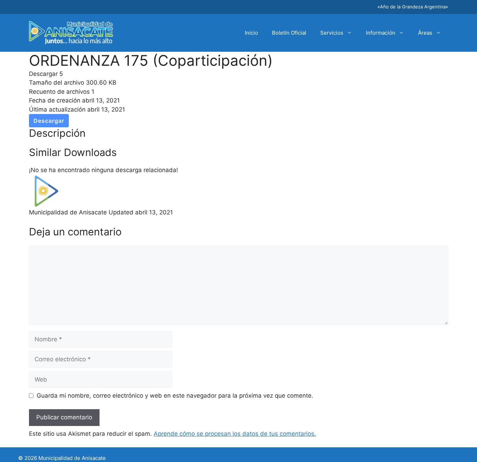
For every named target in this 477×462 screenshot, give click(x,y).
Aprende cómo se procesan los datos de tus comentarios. (235, 433)
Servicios (331, 32)
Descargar (49, 120)
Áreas (425, 32)
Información (380, 32)
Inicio (251, 32)
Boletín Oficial (289, 32)
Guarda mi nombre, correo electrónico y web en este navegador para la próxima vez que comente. (175, 395)
